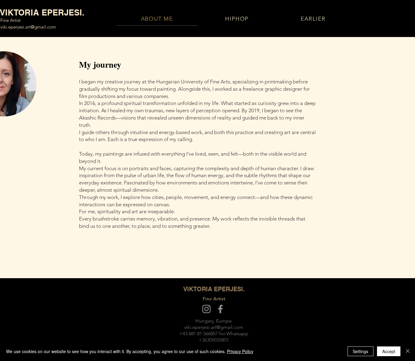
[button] (313, 19)
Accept (388, 351)
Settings (360, 351)
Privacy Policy (240, 351)
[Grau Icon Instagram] (206, 309)
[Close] (407, 351)
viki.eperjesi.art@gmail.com (28, 27)
